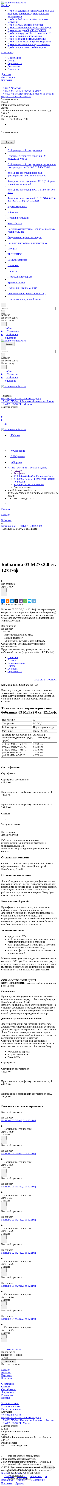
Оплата (11, 666)
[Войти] (2, 413)
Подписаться (9, 1361)
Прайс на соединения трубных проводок (29, 27)
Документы (14, 66)
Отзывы (12, 60)
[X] (16, 601)
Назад (18, 470)
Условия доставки (10, 1406)
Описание (13, 657)
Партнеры (6, 1375)
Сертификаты (15, 63)
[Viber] (21, 601)
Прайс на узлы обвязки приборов (25, 24)
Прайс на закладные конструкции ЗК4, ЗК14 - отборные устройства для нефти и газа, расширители (32, 13)
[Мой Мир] (12, 601)
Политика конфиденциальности (19, 1477)
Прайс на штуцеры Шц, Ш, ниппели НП (29, 33)
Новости (6, 1372)
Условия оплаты (10, 1403)
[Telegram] (34, 601)
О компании (14, 57)
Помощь (5, 1397)
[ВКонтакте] (3, 601)
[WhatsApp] (25, 601)
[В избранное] (4, 590)
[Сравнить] (4, 594)
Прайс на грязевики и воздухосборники (29, 44)
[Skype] (29, 601)
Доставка (12, 668)
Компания (6, 1378)
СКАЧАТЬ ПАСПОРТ (46, 679)
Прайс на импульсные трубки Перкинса (29, 41)
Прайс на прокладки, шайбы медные (27, 47)
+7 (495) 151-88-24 (16, 96)
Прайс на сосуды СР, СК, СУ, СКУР (27, 30)
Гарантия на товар (11, 1409)
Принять (48, 1467)
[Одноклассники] (7, 601)
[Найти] (4, 324)
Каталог (5, 1369)
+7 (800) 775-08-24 (27, 93)
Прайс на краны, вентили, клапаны (27, 38)
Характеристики (16, 663)
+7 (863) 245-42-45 (11, 88)
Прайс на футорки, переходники (25, 36)
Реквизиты (13, 69)
